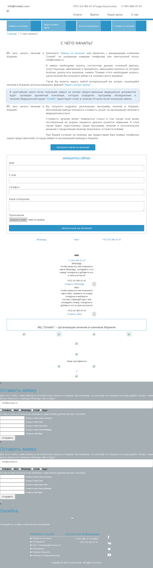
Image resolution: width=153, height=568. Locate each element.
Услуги (77, 14)
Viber (16, 410)
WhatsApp (26, 410)
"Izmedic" (51, 98)
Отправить (7, 437)
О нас (135, 14)
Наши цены (115, 14)
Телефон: (14, 187)
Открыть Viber (74, 314)
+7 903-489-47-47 (76, 260)
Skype (45, 410)
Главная (11, 33)
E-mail (36, 410)
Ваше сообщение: (19, 199)
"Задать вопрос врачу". (77, 84)
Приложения (16, 215)
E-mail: (12, 175)
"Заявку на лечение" (72, 53)
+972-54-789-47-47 (111, 239)
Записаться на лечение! (77, 228)
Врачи (94, 14)
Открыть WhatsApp (74, 284)
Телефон (6, 410)
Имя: (11, 163)
